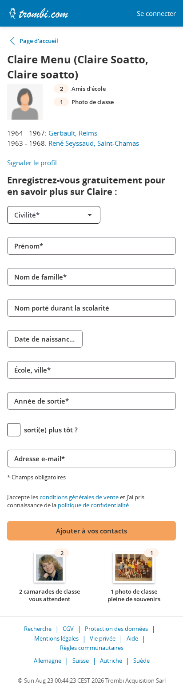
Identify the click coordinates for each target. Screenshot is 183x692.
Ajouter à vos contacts (91, 530)
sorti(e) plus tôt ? (51, 429)
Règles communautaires (91, 648)
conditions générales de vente (79, 497)
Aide (132, 638)
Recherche (38, 629)
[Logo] (38, 13)
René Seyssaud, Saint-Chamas (93, 143)
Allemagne (47, 661)
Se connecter (156, 13)
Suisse (80, 661)
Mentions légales (56, 638)
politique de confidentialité (93, 505)
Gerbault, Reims (72, 132)
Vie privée (102, 638)
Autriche (111, 661)
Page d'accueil (39, 41)
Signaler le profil (32, 162)
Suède (141, 661)
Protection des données (116, 629)
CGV (68, 629)
